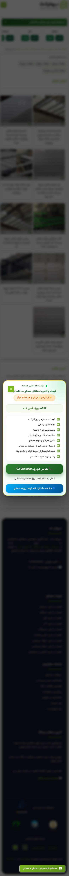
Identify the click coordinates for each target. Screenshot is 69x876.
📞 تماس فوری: (34, 469)
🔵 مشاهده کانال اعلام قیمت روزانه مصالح (34, 488)
